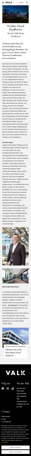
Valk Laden (20, 391)
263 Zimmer (12, 305)
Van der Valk (21, 388)
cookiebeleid (4, 442)
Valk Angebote (21, 396)
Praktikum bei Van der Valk (23, 405)
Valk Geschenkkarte (22, 400)
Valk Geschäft (21, 393)
